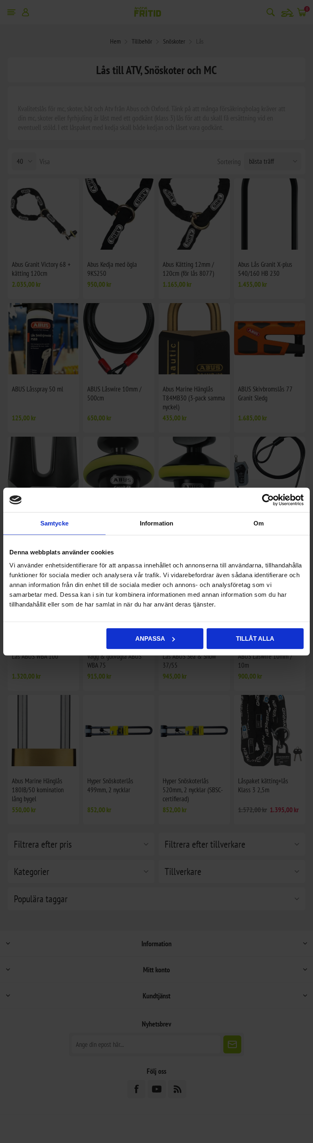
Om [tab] (258, 523)
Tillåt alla (255, 638)
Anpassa (150, 638)
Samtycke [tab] (54, 523)
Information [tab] (156, 523)
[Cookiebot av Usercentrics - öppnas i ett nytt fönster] (268, 500)
